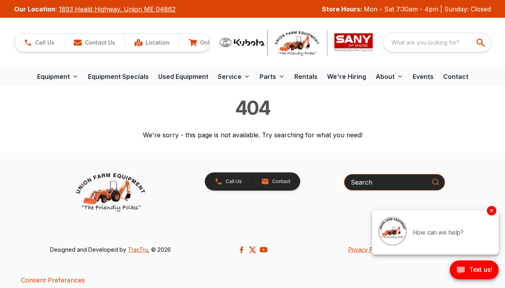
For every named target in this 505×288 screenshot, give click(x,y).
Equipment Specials (118, 76)
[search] (481, 43)
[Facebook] (241, 249)
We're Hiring (346, 76)
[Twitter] (252, 249)
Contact (455, 76)
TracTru (138, 249)
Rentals (306, 76)
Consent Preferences (53, 280)
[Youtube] (263, 249)
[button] (39, 43)
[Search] (435, 182)
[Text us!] (474, 271)
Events (423, 76)
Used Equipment (183, 76)
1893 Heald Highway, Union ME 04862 (117, 9)
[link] (152, 43)
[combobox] (437, 42)
